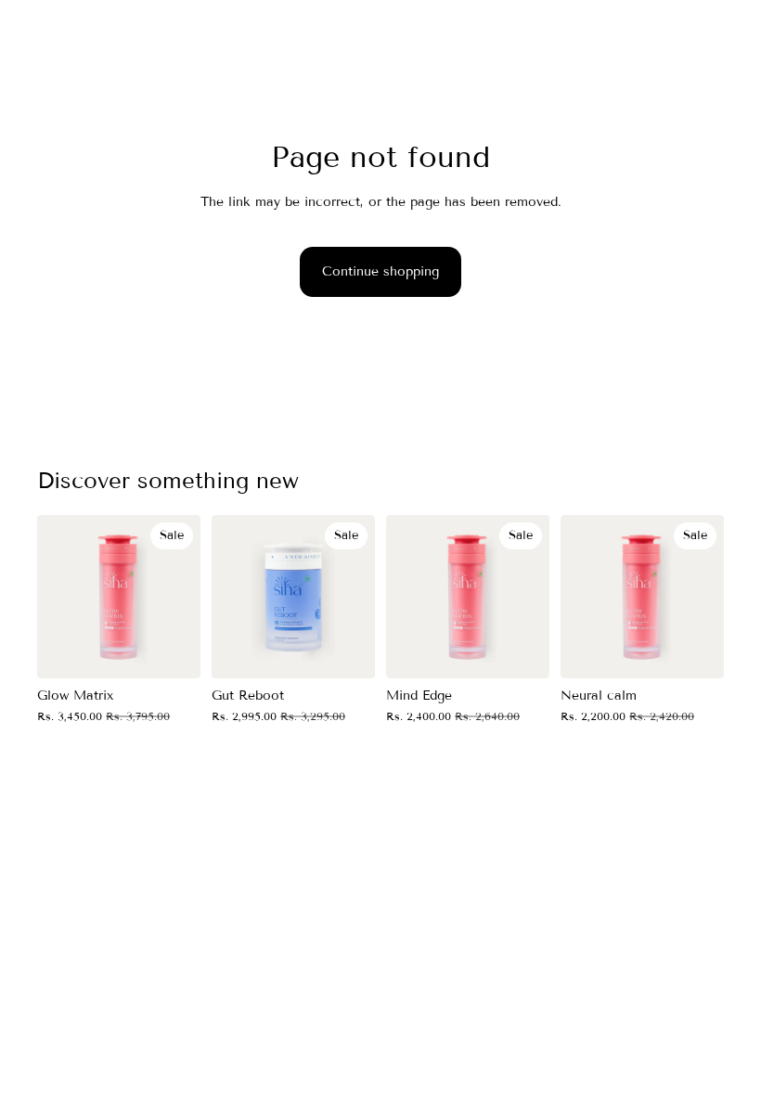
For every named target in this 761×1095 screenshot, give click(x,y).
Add (187, 649)
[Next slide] (180, 596)
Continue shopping (380, 271)
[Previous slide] (57, 596)
